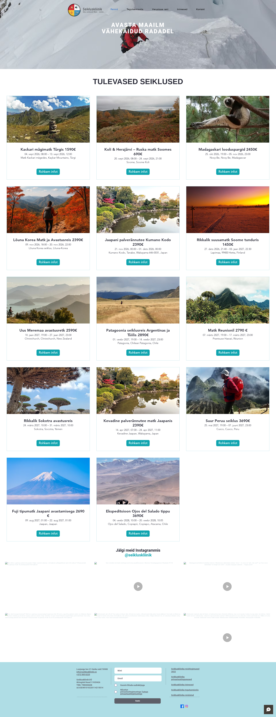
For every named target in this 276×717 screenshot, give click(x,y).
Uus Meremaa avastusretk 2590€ (48, 330)
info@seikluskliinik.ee (86, 672)
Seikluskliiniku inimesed (182, 685)
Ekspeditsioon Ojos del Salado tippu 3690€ (138, 513)
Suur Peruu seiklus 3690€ (228, 421)
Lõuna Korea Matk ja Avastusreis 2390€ (48, 240)
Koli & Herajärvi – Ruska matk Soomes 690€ (137, 151)
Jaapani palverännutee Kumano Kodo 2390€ (138, 242)
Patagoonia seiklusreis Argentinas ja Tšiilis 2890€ (138, 332)
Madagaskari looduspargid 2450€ (228, 149)
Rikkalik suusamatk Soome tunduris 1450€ (228, 242)
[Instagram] (186, 706)
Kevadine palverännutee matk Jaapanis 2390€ (137, 423)
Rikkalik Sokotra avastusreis (48, 421)
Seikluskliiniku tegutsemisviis (185, 690)
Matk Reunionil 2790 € (228, 330)
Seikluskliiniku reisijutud (182, 695)
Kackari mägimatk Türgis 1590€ (48, 149)
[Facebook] (182, 706)
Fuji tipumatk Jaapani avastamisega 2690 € (48, 513)
